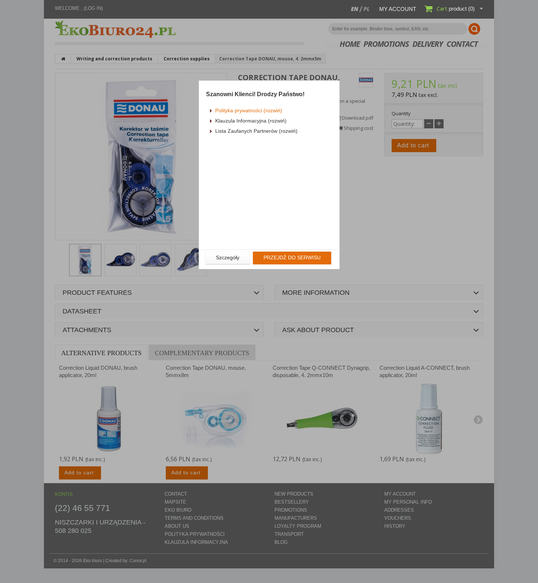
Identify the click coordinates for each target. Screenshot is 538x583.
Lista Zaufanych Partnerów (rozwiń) (256, 131)
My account (397, 9)
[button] (227, 257)
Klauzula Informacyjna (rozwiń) (251, 121)
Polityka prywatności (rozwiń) (248, 110)
